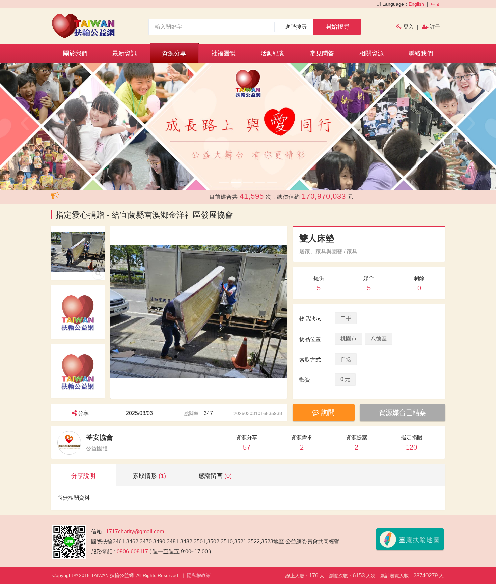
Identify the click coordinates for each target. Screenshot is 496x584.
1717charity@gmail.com (135, 531)
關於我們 (75, 53)
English (416, 4)
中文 (435, 4)
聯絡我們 (421, 53)
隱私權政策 (199, 575)
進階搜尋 (296, 27)
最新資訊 (124, 53)
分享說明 (83, 475)
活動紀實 (272, 53)
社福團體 (223, 53)
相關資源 (371, 53)
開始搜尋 (337, 26)
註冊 (435, 27)
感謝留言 (215, 475)
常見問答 (322, 53)
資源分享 (174, 53)
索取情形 (149, 475)
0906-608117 (132, 551)
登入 (408, 27)
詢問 (327, 412)
